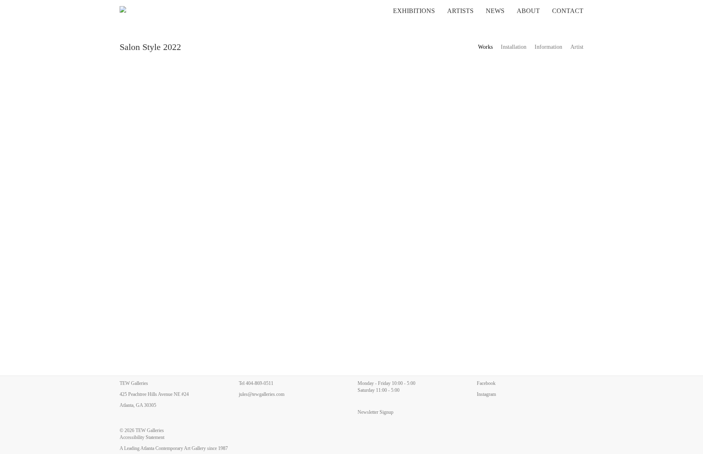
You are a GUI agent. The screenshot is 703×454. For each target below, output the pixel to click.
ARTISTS (460, 10)
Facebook (486, 383)
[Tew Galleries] (158, 10)
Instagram (486, 394)
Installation (513, 47)
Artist (576, 47)
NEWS (495, 10)
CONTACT (567, 10)
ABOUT (528, 10)
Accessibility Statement (142, 437)
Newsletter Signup (375, 412)
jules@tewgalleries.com (261, 394)
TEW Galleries (149, 430)
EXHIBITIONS (414, 10)
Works (485, 47)
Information (548, 47)
